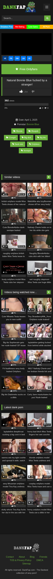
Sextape (27, 150)
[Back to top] (44, 570)
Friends (43, 557)
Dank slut (19, 144)
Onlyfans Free (7, 27)
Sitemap (26, 563)
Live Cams (33, 27)
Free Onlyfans (28, 69)
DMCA (39, 560)
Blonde (19, 131)
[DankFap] (21, 7)
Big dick (27, 137)
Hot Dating (19, 27)
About (22, 557)
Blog (32, 557)
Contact (10, 557)
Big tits (43, 137)
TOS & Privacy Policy (20, 560)
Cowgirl (12, 137)
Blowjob (34, 131)
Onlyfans (35, 144)
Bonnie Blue (33, 124)
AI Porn (46, 27)
